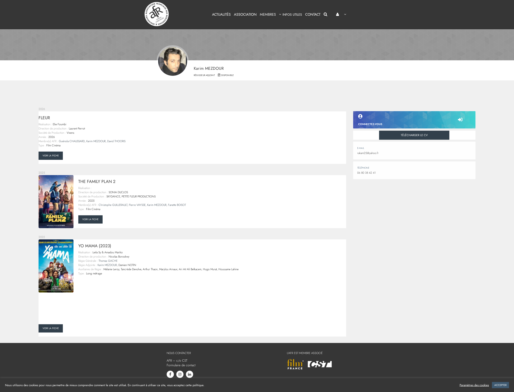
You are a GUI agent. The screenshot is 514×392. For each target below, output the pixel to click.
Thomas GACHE (108, 261)
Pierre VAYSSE (137, 205)
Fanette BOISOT (177, 205)
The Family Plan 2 (96, 182)
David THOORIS (116, 141)
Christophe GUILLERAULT (113, 205)
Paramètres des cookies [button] (474, 385)
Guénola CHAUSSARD (72, 141)
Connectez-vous (370, 124)
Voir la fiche (51, 155)
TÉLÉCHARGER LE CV (414, 135)
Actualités (221, 14)
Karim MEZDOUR (96, 141)
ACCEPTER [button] (500, 385)
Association (245, 14)
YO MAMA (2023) (94, 246)
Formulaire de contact (181, 365)
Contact (312, 14)
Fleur (44, 118)
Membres (268, 14)
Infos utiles (292, 14)
